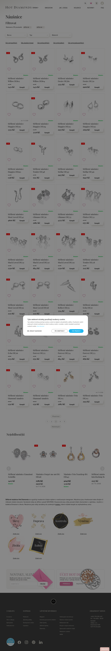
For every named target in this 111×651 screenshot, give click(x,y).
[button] (34, 331)
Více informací (40, 326)
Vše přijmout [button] (76, 331)
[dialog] (55, 325)
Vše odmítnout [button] (60, 331)
